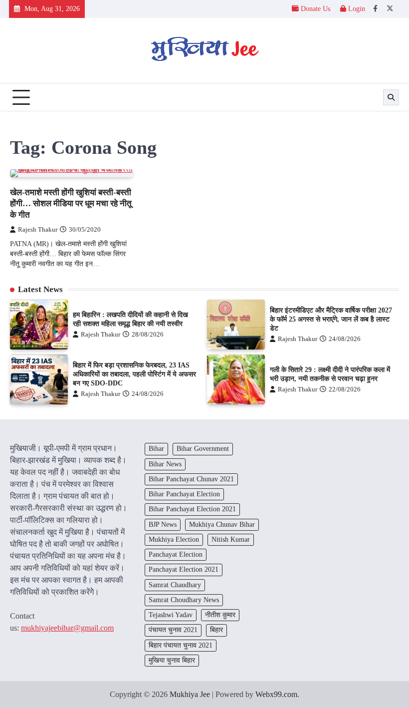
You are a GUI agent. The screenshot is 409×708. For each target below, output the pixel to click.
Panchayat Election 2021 (183, 569)
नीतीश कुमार (220, 615)
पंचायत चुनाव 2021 (173, 630)
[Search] (391, 97)
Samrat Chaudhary (175, 585)
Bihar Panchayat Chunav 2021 (191, 479)
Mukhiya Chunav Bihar (222, 524)
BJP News (163, 524)
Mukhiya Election (174, 539)
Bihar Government (203, 448)
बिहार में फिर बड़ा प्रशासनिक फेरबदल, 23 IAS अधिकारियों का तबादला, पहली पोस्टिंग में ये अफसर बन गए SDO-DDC (134, 373)
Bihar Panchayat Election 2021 (192, 509)
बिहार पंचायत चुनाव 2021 (180, 645)
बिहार (216, 630)
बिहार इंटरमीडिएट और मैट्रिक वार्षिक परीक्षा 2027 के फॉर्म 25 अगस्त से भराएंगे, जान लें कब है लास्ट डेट (331, 319)
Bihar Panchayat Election (184, 494)
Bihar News (165, 464)
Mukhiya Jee (190, 694)
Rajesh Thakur (37, 229)
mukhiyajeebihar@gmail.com (67, 628)
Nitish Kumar (230, 539)
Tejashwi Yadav (171, 615)
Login (355, 8)
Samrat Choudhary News (184, 600)
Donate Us (315, 8)
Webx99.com (276, 694)
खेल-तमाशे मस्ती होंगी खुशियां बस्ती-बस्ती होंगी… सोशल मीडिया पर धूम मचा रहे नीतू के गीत (71, 204)
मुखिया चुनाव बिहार (172, 660)
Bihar (156, 448)
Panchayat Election (176, 554)
